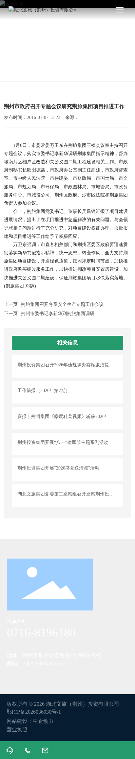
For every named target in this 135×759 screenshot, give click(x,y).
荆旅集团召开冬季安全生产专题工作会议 (62, 304)
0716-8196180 (41, 632)
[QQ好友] (51, 676)
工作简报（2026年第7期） (43, 390)
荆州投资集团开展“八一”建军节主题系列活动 (62, 442)
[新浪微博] (12, 676)
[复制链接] (77, 676)
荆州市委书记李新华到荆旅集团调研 (57, 313)
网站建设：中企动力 (30, 721)
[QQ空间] (64, 676)
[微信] (25, 676)
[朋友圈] (38, 676)
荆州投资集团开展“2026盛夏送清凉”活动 (58, 468)
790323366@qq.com (45, 663)
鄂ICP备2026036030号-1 (34, 712)
